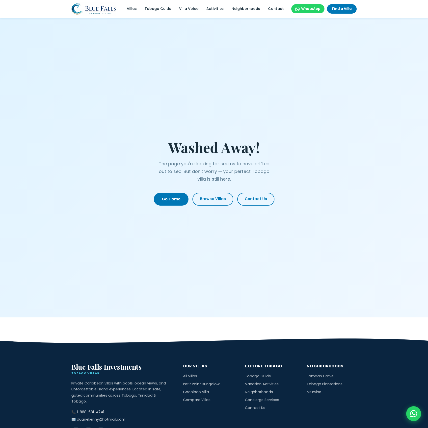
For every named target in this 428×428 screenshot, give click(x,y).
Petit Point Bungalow (201, 383)
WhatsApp (311, 8)
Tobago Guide (158, 8)
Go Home (171, 199)
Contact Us (256, 198)
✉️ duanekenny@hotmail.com (98, 419)
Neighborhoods (246, 8)
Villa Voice (188, 8)
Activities (215, 8)
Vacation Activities (262, 383)
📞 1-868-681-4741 (87, 411)
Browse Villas (213, 198)
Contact (276, 8)
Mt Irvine (314, 391)
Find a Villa (342, 8)
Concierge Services (262, 399)
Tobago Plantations (325, 383)
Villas (132, 8)
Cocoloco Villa (196, 391)
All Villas (190, 376)
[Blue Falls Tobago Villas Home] (93, 9)
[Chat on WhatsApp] (413, 413)
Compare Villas (197, 399)
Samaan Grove (320, 376)
